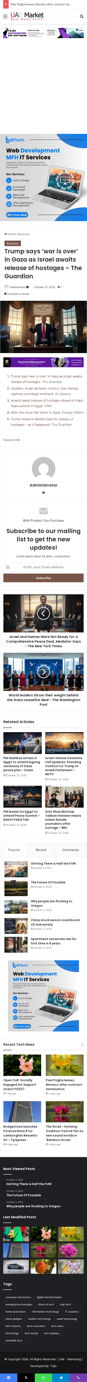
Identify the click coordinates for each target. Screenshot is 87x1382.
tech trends (31, 1333)
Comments (71, 850)
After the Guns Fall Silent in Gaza (35, 412)
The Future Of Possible (48, 882)
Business (24, 234)
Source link (11, 440)
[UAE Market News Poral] (27, 16)
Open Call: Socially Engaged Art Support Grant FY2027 (19, 1084)
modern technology (39, 1318)
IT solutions (72, 1311)
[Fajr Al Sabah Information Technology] (43, 33)
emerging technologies (18, 1304)
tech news (57, 1326)
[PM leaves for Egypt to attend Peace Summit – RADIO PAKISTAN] (22, 797)
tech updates (51, 1333)
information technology (45, 1311)
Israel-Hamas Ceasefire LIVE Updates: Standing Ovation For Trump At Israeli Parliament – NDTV (63, 766)
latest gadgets (13, 1318)
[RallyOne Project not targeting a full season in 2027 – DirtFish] (16, 1266)
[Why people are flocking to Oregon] (16, 907)
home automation (15, 1311)
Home (11, 234)
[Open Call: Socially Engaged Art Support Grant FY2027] (22, 1065)
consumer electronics (18, 1297)
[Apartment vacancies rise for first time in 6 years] (16, 945)
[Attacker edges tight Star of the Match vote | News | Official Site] (71, 1266)
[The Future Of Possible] (16, 888)
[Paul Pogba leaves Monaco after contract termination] (65, 1065)
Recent (41, 850)
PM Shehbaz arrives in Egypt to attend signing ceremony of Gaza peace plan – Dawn (21, 764)
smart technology (67, 1318)
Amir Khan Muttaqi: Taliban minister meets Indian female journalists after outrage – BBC (63, 820)
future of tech (46, 1304)
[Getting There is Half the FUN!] (16, 869)
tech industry (13, 1326)
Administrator (18, 287)
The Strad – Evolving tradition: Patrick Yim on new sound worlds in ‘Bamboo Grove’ (64, 1133)
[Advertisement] (43, 88)
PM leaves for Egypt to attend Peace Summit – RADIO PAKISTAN (21, 816)
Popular (14, 850)
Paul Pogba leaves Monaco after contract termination (46, 4)
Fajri (54, 1366)
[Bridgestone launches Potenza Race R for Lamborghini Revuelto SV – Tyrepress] (22, 1112)
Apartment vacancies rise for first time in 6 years (53, 941)
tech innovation (36, 1326)
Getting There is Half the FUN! (53, 863)
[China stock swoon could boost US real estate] (16, 926)
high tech (65, 1304)
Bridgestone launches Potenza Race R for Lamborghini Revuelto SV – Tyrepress (20, 1133)
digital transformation (49, 1297)
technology (12, 1333)
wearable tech (13, 1340)
